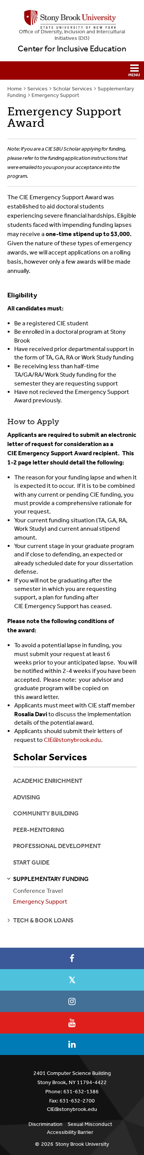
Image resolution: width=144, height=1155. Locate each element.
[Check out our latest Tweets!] (72, 980)
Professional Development (57, 846)
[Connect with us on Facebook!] (72, 958)
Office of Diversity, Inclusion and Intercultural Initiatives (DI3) (72, 34)
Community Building (46, 813)
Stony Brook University (82, 1144)
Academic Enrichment (48, 780)
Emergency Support (55, 95)
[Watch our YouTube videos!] (72, 1023)
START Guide (31, 862)
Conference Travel (38, 890)
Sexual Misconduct (90, 1124)
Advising (26, 797)
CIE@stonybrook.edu (72, 739)
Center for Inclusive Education (72, 49)
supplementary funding (51, 879)
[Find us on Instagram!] (72, 1001)
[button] (72, 70)
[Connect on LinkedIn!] (72, 1044)
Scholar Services (72, 88)
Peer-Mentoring (39, 829)
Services (37, 88)
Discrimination (45, 1124)
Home (14, 88)
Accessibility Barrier (70, 1132)
